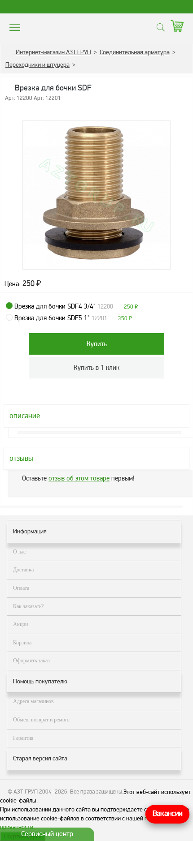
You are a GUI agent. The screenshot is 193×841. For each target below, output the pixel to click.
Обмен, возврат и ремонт (41, 720)
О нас (19, 552)
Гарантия (23, 738)
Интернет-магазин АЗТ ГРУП (53, 52)
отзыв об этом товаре (79, 478)
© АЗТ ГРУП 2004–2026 (37, 791)
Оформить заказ (31, 660)
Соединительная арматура (135, 52)
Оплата (21, 588)
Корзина (22, 642)
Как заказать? (28, 606)
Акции (20, 624)
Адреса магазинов (33, 701)
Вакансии (167, 814)
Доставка (23, 569)
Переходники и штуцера (37, 65)
